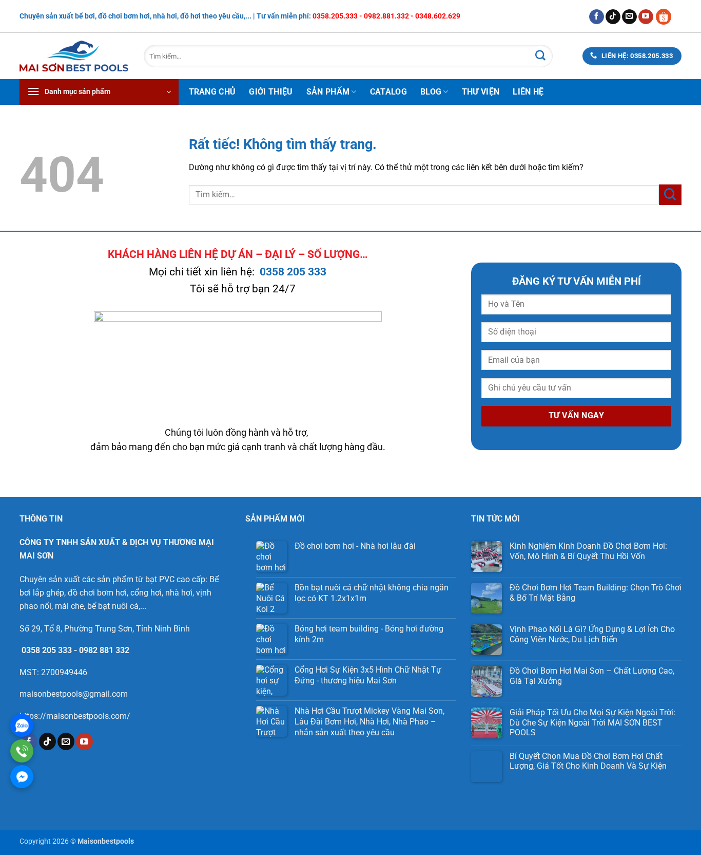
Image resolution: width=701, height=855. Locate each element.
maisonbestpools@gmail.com (74, 694)
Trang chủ (212, 92)
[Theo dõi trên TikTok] (613, 17)
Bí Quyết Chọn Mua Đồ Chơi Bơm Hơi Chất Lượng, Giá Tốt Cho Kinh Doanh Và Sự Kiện (588, 761)
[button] (99, 92)
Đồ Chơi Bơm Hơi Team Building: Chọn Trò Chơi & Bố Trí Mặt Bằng (595, 592)
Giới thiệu (271, 92)
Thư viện (481, 92)
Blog (430, 92)
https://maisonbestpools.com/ (75, 716)
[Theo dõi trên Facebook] (596, 17)
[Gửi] (540, 56)
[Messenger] (21, 776)
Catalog (388, 92)
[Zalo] (21, 725)
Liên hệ (528, 92)
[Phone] (21, 751)
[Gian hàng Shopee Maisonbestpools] (667, 16)
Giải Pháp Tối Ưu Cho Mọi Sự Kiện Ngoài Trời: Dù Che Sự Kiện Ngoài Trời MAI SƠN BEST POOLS (592, 722)
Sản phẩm (328, 92)
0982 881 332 (104, 650)
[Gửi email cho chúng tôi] (629, 17)
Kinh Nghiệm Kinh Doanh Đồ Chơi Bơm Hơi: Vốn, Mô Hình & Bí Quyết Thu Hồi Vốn (588, 551)
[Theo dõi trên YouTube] (645, 17)
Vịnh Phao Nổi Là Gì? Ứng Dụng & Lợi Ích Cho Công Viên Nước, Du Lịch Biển (592, 634)
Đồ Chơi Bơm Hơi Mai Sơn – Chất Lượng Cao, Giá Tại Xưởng (592, 675)
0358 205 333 (293, 272)
